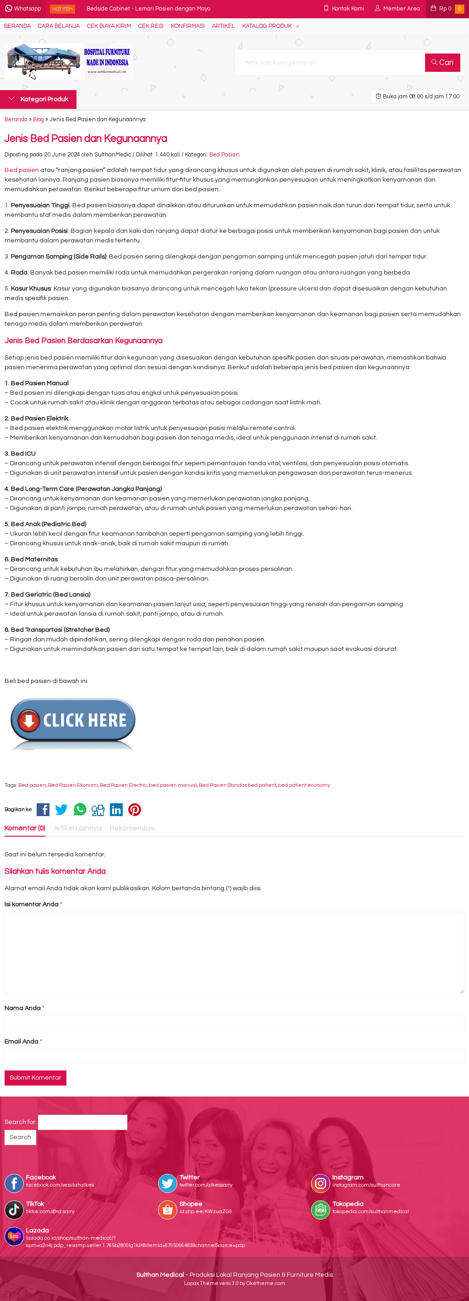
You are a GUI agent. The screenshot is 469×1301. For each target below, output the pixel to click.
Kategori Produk (43, 99)
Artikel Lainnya (78, 828)
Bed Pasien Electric (123, 785)
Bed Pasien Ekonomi (73, 785)
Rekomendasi (132, 828)
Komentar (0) (25, 828)
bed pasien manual (173, 785)
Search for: (21, 1122)
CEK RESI (151, 26)
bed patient (262, 785)
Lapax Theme (201, 1283)
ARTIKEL (223, 26)
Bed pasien (22, 170)
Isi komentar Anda (32, 904)
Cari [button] (445, 63)
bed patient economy (304, 785)
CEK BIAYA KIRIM (109, 26)
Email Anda (21, 1041)
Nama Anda (23, 1008)
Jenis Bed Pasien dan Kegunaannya (86, 139)
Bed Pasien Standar (222, 785)
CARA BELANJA (59, 26)
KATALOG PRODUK (267, 26)
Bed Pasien (224, 155)
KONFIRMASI (188, 26)
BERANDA (17, 26)
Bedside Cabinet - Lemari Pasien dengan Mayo (148, 9)
